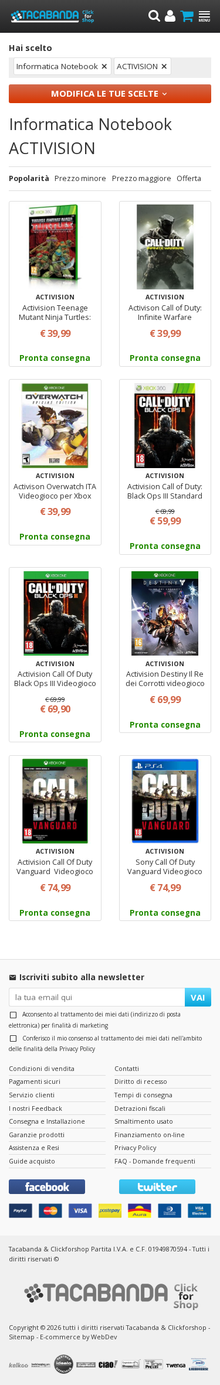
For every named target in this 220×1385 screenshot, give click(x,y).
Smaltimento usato (143, 1121)
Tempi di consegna (143, 1094)
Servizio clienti (32, 1094)
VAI (198, 997)
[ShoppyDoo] (132, 1365)
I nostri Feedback (35, 1108)
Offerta (189, 178)
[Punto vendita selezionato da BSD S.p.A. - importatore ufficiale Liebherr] (200, 1365)
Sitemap (22, 1336)
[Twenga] (177, 1365)
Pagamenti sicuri (34, 1081)
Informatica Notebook (57, 66)
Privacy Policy (77, 1049)
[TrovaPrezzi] (155, 1365)
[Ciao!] (110, 1365)
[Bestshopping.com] (42, 1365)
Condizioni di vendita (42, 1068)
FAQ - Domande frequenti (154, 1161)
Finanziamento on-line (149, 1134)
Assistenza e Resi (34, 1147)
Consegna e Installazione (47, 1121)
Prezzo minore (80, 178)
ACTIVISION (137, 66)
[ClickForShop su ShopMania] (87, 1365)
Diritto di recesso (140, 1081)
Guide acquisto (32, 1161)
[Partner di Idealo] (65, 1365)
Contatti (126, 1068)
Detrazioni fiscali (139, 1108)
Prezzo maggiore (141, 178)
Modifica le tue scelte (104, 93)
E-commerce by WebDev (78, 1336)
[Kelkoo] (20, 1365)
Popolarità (29, 178)
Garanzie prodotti (37, 1134)
